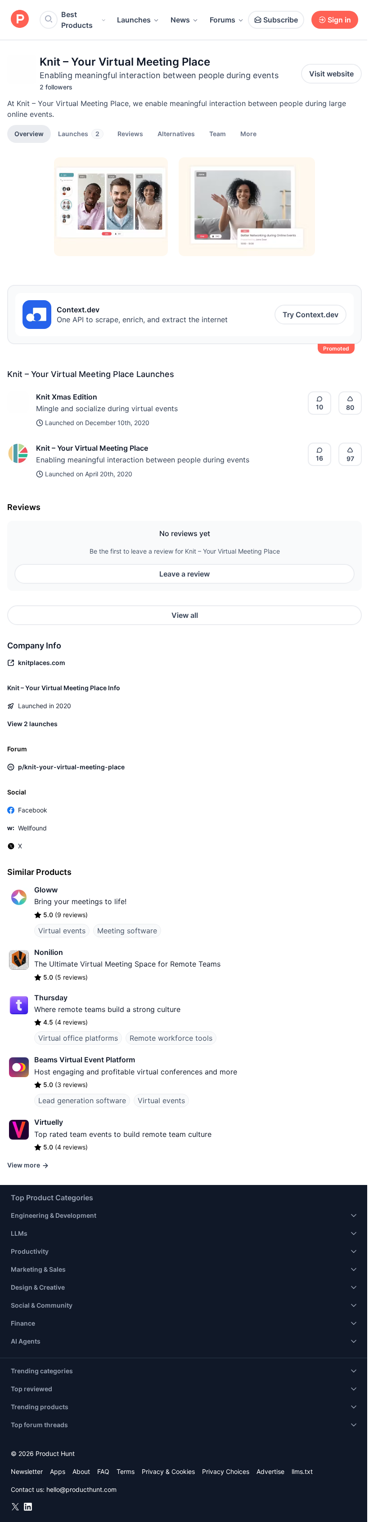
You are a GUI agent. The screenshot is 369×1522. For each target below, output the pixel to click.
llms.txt (302, 1471)
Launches (134, 19)
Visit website (331, 73)
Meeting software (127, 930)
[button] (248, 133)
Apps (57, 1471)
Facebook (32, 810)
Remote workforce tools (171, 1038)
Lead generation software (82, 1100)
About (81, 1471)
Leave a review (184, 573)
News (180, 19)
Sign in (339, 19)
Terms (126, 1471)
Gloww (46, 889)
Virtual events (62, 930)
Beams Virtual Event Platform (84, 1059)
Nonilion (48, 952)
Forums (222, 19)
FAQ (103, 1471)
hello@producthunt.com (81, 1489)
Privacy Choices (225, 1471)
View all (184, 615)
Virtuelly (48, 1122)
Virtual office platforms (78, 1038)
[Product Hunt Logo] (20, 19)
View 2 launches (32, 724)
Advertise (270, 1471)
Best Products (77, 20)
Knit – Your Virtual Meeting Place (92, 448)
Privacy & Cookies (168, 1471)
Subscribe (280, 19)
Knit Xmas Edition (66, 396)
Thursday (51, 997)
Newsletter (27, 1471)
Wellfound (32, 828)
